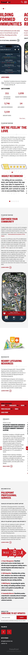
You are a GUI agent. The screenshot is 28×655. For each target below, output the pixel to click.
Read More (6, 466)
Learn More (5, 267)
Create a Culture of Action (10, 38)
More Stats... (22, 118)
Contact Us (4, 643)
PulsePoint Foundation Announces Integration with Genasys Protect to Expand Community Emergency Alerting (15, 82)
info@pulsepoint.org (6, 641)
